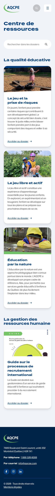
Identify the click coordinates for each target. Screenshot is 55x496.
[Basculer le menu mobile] (47, 8)
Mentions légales (13, 487)
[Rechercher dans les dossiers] (46, 44)
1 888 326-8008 (29, 457)
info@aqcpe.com (27, 463)
